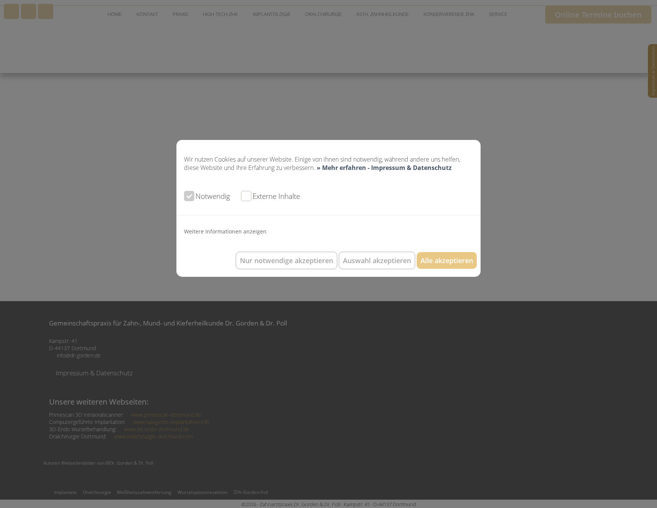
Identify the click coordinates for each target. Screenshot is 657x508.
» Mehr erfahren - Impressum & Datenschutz (384, 168)
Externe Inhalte (276, 196)
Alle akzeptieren (447, 260)
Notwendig (212, 196)
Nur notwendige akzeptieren (286, 260)
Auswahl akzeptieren (377, 260)
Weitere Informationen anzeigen (225, 231)
